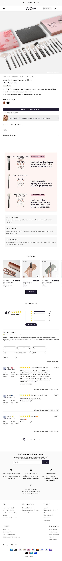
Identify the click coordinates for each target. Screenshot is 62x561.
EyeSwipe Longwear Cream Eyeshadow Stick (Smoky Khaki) (47, 282)
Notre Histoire (53, 529)
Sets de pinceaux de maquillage (26, 76)
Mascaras (46, 512)
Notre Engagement (54, 534)
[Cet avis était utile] (54, 389)
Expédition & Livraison (8, 510)
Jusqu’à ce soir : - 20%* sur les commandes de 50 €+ (21, 1)
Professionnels (53, 532)
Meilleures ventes (7, 532)
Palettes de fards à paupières (51, 510)
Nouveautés (6, 529)
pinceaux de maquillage (10, 76)
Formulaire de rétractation (10, 517)
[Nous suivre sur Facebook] (3, 544)
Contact (5, 515)
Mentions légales (26, 507)
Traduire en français (27, 384)
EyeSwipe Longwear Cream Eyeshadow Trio (8, 282)
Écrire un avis (31, 324)
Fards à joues (47, 517)
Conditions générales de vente (30, 510)
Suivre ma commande (8, 507)
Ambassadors (53, 539)
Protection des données (28, 512)
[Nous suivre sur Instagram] (7, 544)
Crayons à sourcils (48, 515)
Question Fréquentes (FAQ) (10, 512)
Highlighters (47, 520)
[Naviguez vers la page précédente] (22, 439)
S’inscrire (45, 462)
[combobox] (10, 348)
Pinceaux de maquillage (9, 534)
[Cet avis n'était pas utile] (57, 389)
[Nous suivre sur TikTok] (16, 544)
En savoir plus (33, 381)
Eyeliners (46, 507)
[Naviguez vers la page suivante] (40, 439)
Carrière (51, 537)
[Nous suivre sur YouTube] (12, 544)
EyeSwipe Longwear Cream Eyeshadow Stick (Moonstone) (27, 282)
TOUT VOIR (31, 291)
